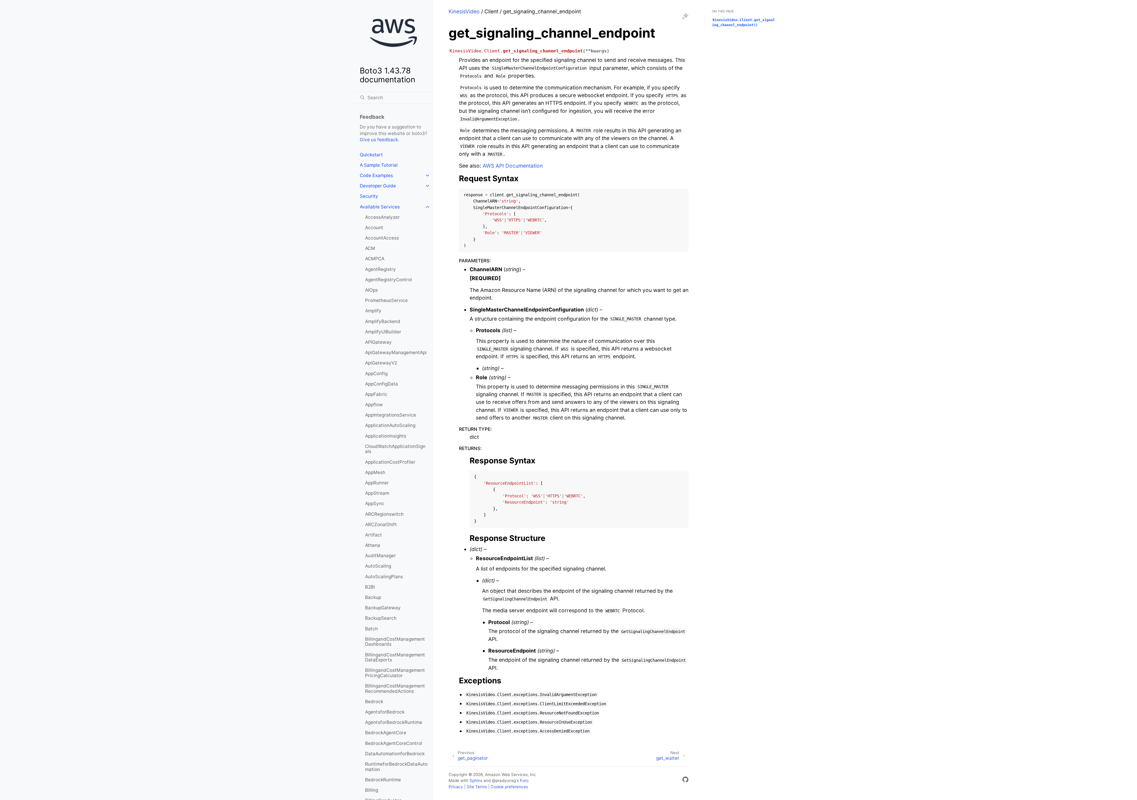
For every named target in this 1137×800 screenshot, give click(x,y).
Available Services (380, 207)
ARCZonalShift (381, 524)
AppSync (374, 503)
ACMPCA (374, 258)
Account (374, 227)
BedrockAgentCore (385, 732)
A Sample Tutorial (379, 165)
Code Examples (376, 175)
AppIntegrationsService (390, 415)
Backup (373, 597)
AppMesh (375, 472)
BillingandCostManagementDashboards (395, 641)
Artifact (373, 535)
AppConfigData (381, 384)
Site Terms (477, 786)
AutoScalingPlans (384, 576)
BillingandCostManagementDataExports (395, 657)
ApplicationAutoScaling (390, 425)
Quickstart (371, 155)
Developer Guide (378, 186)
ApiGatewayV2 (381, 363)
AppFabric (376, 394)
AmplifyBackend (382, 321)
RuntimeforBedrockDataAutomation (396, 766)
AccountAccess (382, 238)
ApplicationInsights (385, 436)
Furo (524, 780)
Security (369, 196)
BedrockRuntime (383, 780)
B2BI (370, 587)
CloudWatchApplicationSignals (395, 449)
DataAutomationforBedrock (395, 753)
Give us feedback (379, 139)
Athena (372, 545)
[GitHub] (685, 781)
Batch (371, 629)
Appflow (374, 404)
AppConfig (376, 373)
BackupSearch (380, 618)
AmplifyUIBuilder (383, 332)
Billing (371, 790)
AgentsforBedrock (384, 712)
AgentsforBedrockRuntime (393, 722)
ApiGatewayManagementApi (396, 352)
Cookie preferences (509, 786)
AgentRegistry (380, 269)
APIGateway (378, 342)
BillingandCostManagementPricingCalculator (395, 672)
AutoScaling (378, 566)
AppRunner (377, 483)
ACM (370, 248)
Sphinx (476, 780)
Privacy (456, 786)
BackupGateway (383, 608)
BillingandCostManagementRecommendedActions (395, 688)
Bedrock (374, 701)
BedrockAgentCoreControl (393, 743)
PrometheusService (386, 300)
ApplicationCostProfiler (390, 462)
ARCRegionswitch (384, 514)
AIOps (371, 290)
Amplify (373, 311)
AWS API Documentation (513, 166)
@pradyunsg (504, 780)
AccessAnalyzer (382, 217)
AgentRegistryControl (388, 279)
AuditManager (380, 555)
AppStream (377, 493)
